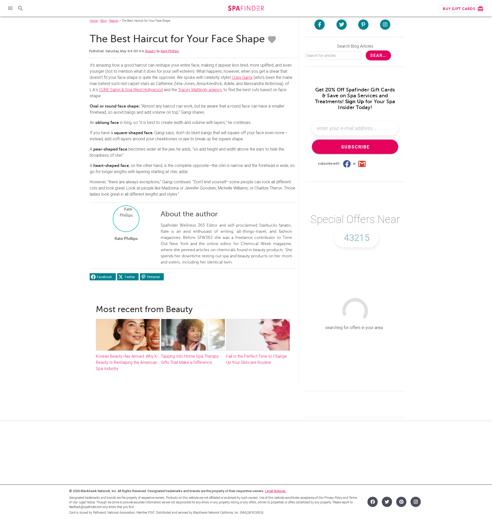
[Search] (20, 8)
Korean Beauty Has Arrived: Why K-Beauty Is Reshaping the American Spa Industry (127, 362)
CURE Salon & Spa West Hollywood (131, 89)
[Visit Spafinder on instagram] (385, 24)
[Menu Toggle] (10, 8)
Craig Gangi (242, 77)
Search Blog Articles (355, 46)
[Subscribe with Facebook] (347, 163)
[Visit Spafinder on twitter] (341, 24)
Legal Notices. (275, 491)
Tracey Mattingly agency (200, 89)
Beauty (114, 21)
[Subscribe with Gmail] (362, 163)
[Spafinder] (246, 9)
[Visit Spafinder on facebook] (319, 24)
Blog (103, 21)
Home (94, 21)
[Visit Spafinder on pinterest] (363, 24)
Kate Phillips (170, 51)
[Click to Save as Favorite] (271, 39)
